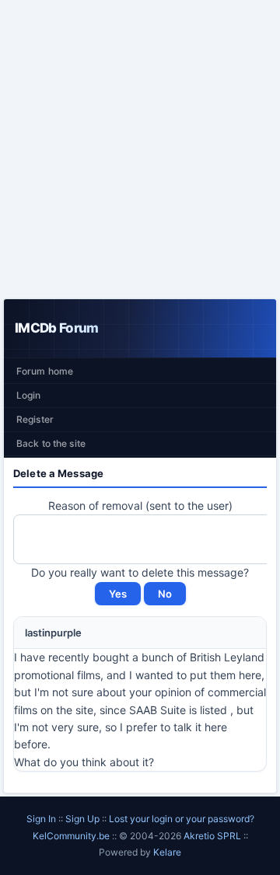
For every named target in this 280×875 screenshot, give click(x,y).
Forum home (44, 371)
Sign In (41, 818)
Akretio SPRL (213, 836)
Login (28, 395)
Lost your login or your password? (181, 818)
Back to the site (51, 443)
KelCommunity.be (72, 836)
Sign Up (82, 818)
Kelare (167, 852)
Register (35, 419)
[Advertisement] (140, 149)
